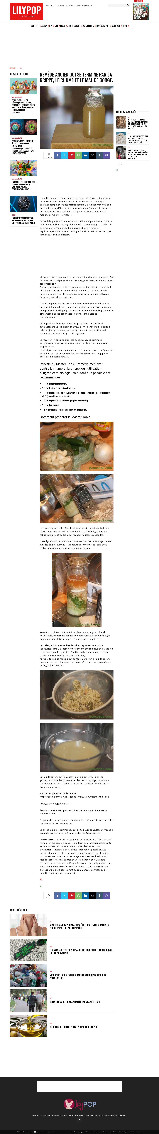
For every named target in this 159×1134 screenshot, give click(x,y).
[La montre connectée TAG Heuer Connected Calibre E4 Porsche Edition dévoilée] (23, 204)
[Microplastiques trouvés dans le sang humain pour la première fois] (28, 975)
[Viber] (106, 155)
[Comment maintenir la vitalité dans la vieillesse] (28, 1000)
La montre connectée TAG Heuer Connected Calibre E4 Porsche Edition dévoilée (23, 220)
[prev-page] (117, 164)
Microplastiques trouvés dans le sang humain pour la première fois (78, 976)
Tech (14, 215)
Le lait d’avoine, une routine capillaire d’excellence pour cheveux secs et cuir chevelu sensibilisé (138, 139)
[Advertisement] (87, 14)
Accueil (13, 68)
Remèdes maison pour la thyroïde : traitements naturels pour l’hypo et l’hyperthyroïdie (79, 926)
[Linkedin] (85, 155)
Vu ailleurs (138, 1)
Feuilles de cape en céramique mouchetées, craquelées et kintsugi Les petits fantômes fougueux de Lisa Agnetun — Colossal (140, 11)
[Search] (127, 5)
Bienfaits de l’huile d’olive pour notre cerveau (74, 1027)
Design (80, 1132)
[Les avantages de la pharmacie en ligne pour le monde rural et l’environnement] (28, 950)
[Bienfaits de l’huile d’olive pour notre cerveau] (28, 1026)
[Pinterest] (71, 155)
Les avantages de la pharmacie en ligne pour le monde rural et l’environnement (81, 951)
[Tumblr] (99, 155)
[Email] (92, 155)
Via (41, 879)
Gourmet (133, 1132)
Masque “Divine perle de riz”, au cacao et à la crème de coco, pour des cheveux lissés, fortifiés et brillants (138, 154)
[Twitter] (64, 155)
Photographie (123, 1132)
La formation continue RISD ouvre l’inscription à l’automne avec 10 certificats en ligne (23, 186)
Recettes (73, 1132)
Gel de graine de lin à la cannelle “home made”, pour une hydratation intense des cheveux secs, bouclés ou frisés (138, 123)
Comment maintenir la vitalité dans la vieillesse (75, 1002)
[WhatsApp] (78, 155)
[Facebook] (57, 155)
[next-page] (121, 164)
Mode (96, 1132)
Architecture (104, 1132)
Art (91, 1132)
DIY (21, 68)
